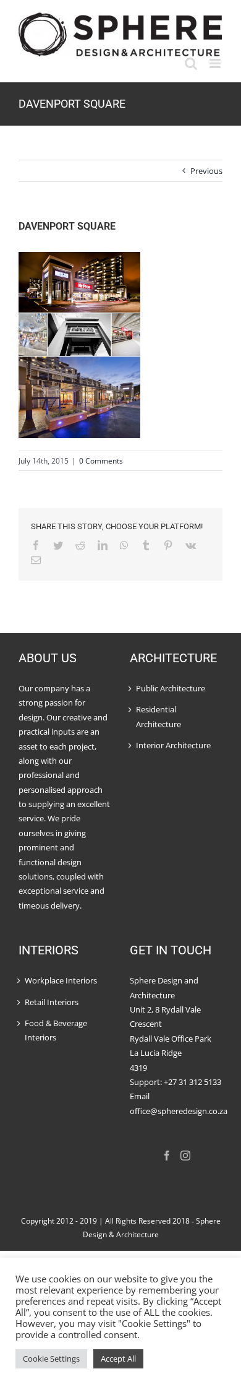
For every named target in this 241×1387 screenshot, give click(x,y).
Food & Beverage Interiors (56, 1030)
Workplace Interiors (61, 980)
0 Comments (101, 461)
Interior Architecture (173, 745)
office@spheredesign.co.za (176, 1111)
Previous (206, 170)
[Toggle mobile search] (191, 63)
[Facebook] (167, 1155)
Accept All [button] (118, 1358)
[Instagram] (185, 1155)
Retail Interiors (51, 1002)
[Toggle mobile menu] (215, 63)
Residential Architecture (158, 716)
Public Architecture (170, 688)
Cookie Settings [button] (51, 1358)
